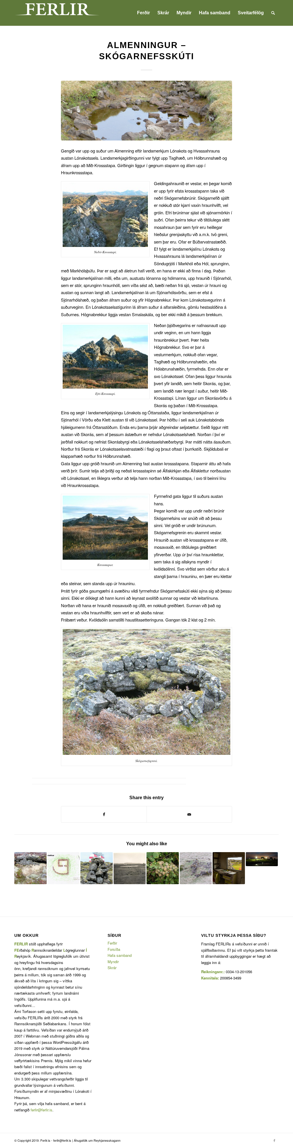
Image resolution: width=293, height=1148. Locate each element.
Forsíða (114, 949)
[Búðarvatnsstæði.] (146, 110)
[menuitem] (143, 13)
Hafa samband (120, 955)
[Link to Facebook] (274, 1140)
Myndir (113, 961)
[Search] (273, 13)
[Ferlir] (57, 13)
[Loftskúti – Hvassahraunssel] (30, 868)
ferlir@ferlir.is (41, 1110)
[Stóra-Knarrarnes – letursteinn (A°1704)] (262, 859)
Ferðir (112, 943)
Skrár (112, 967)
